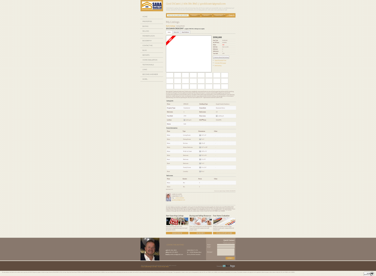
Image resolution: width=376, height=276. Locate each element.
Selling (145, 31)
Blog (144, 50)
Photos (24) (176, 32)
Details (169, 32)
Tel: (173, 198)
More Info (201, 233)
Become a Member (150, 74)
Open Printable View (220, 60)
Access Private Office (163, 266)
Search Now (177, 233)
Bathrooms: (169, 175)
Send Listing (218, 65)
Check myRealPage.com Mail (149, 266)
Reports (145, 55)
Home (144, 16)
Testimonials (148, 65)
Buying (145, 26)
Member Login (148, 36)
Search (232, 15)
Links (144, 69)
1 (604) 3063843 (179, 198)
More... (145, 79)
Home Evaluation (149, 60)
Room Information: (171, 128)
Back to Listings (170, 26)
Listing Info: (169, 101)
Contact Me (147, 45)
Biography (147, 41)
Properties (147, 21)
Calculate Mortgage (220, 63)
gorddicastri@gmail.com (213, 3)
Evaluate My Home (224, 233)
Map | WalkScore (185, 32)
